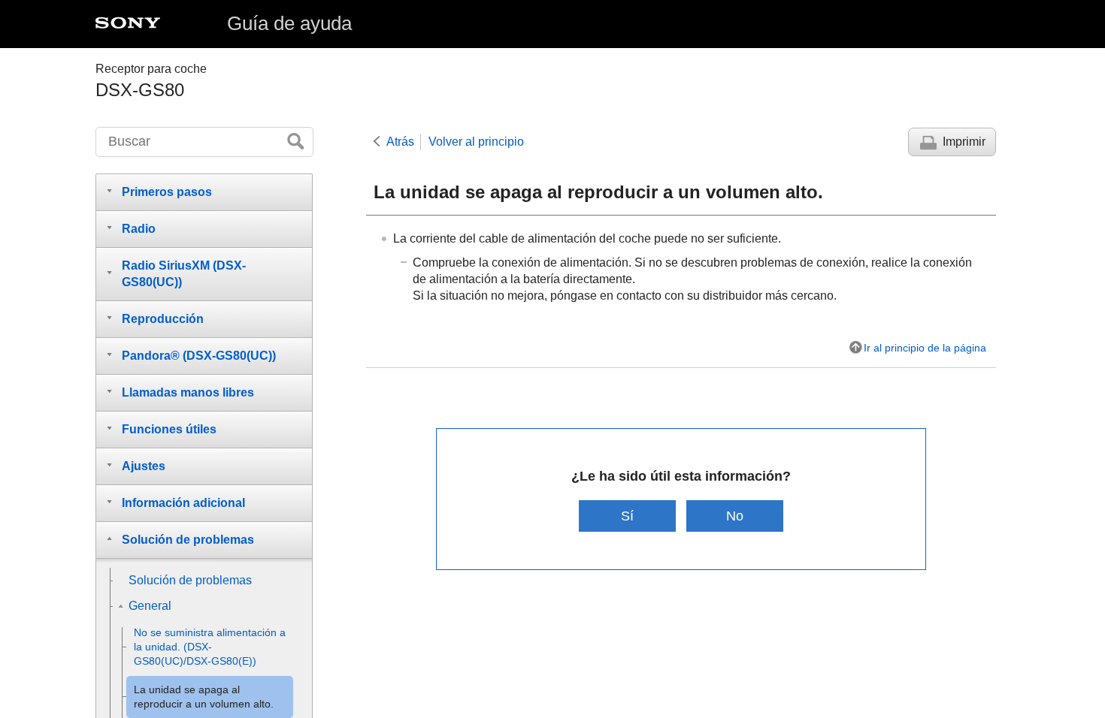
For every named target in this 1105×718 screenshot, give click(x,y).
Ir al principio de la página (925, 348)
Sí (627, 515)
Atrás (400, 141)
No (734, 515)
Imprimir (964, 141)
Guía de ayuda (289, 23)
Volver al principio (476, 141)
